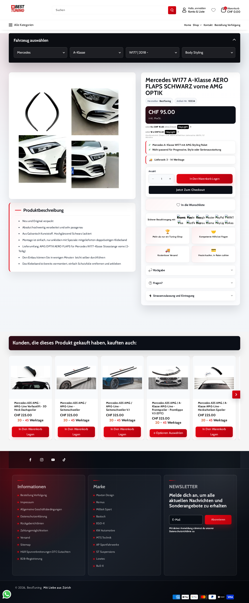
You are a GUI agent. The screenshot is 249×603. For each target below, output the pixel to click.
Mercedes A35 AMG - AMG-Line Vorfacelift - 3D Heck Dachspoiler (30, 406)
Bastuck (101, 516)
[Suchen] (172, 10)
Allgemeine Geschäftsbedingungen (41, 509)
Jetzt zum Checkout (190, 190)
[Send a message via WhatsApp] (7, 594)
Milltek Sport (104, 509)
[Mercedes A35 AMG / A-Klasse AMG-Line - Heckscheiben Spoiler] (214, 377)
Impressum (27, 502)
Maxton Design (105, 495)
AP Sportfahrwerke (107, 544)
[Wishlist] (213, 10)
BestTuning (34, 587)
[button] (230, 10)
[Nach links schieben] (13, 395)
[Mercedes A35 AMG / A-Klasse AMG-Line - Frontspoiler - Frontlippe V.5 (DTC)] (168, 377)
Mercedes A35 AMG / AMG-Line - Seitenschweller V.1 (119, 406)
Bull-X (100, 565)
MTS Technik (103, 537)
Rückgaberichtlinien (32, 523)
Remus (100, 502)
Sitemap (25, 544)
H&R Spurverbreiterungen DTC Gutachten (45, 551)
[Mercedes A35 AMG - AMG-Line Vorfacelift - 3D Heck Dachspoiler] (30, 377)
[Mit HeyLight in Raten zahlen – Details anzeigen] (190, 127)
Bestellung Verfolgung (33, 495)
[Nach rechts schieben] (236, 395)
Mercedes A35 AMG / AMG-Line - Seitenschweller (73, 406)
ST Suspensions (105, 551)
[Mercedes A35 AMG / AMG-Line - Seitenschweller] (76, 377)
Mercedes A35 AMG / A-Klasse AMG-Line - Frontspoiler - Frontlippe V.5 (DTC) (167, 408)
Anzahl (152, 171)
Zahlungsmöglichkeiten (34, 530)
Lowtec (100, 558)
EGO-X (100, 523)
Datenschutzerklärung (33, 516)
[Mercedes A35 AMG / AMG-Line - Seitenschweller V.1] (122, 377)
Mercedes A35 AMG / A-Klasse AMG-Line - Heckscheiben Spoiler (212, 406)
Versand (25, 537)
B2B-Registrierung (31, 558)
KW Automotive (105, 530)
